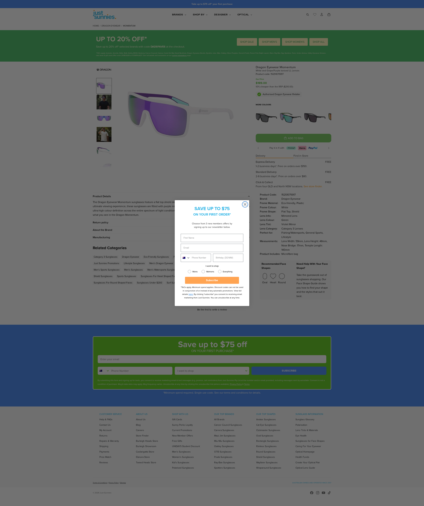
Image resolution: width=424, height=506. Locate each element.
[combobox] (185, 258)
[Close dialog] (245, 204)
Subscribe (212, 280)
